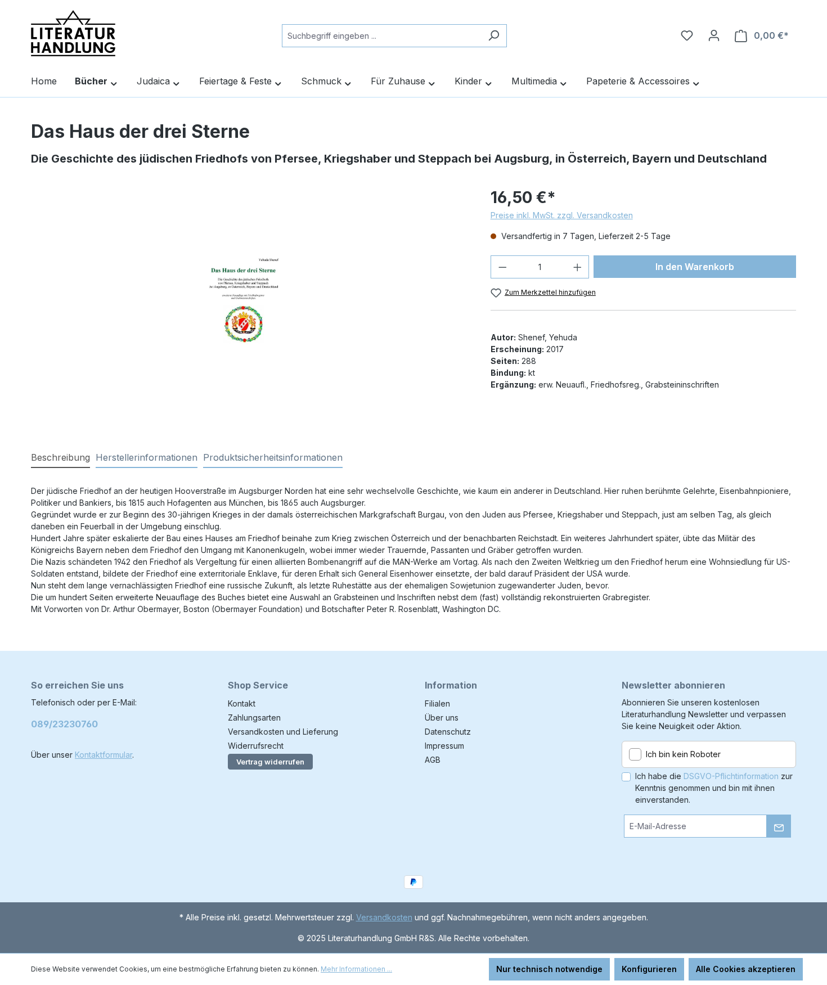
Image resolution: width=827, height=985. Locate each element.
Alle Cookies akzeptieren (745, 969)
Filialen (437, 703)
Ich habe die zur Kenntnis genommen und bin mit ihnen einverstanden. (714, 787)
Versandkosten (384, 917)
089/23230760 (64, 724)
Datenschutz (448, 731)
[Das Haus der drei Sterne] (249, 306)
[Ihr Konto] (713, 35)
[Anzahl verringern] (502, 266)
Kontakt (241, 703)
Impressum (444, 745)
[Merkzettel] (686, 35)
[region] (249, 307)
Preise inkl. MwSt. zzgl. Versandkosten (562, 215)
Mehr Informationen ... (356, 969)
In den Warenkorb (694, 266)
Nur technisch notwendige (549, 969)
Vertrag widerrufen (270, 761)
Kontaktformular (103, 754)
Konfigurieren (649, 969)
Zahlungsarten (254, 717)
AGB (433, 759)
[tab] (60, 458)
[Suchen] (493, 35)
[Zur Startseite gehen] (73, 33)
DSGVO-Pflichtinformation (731, 776)
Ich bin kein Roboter (683, 754)
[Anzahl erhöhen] (578, 266)
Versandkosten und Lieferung (283, 731)
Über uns (442, 717)
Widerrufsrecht (256, 745)
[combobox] (381, 35)
